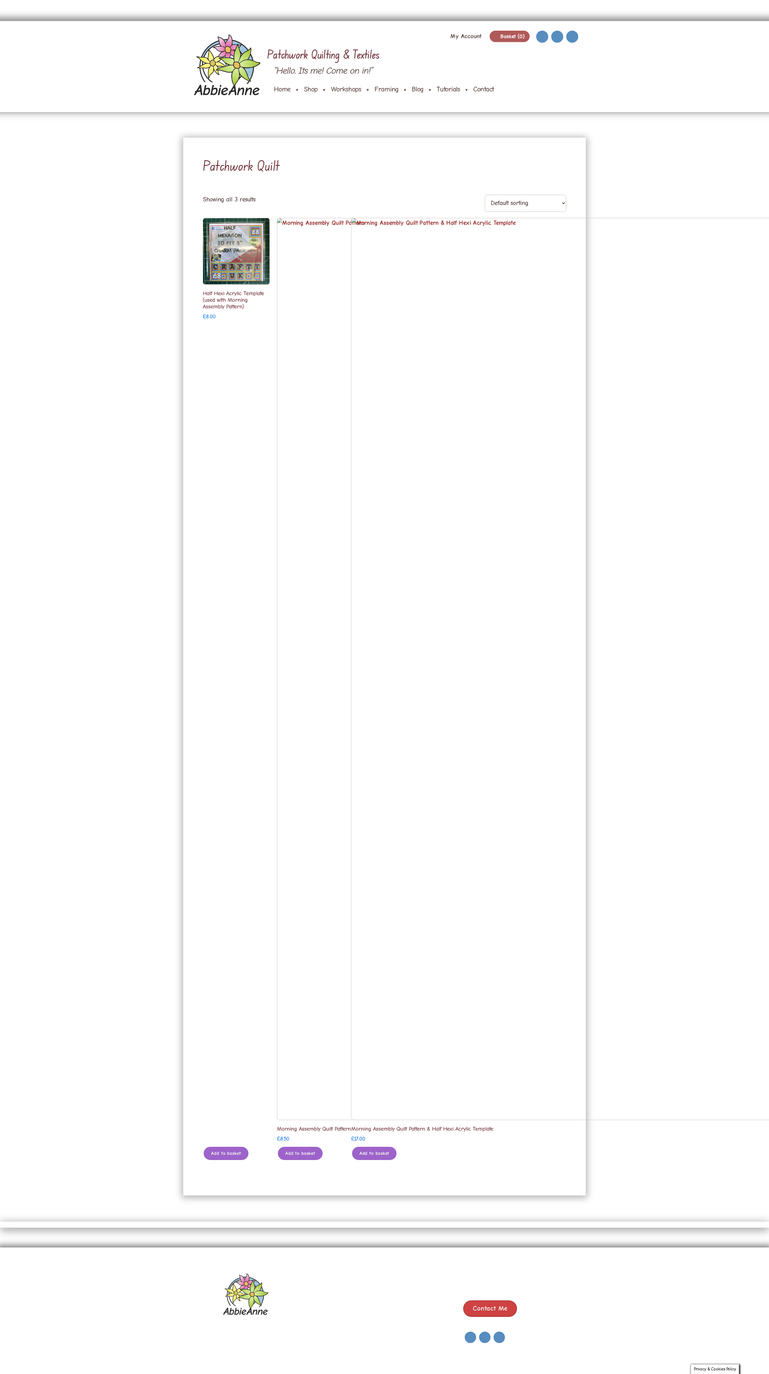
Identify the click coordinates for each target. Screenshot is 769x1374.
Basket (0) (512, 36)
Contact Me (490, 1308)
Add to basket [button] (226, 1153)
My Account (466, 36)
